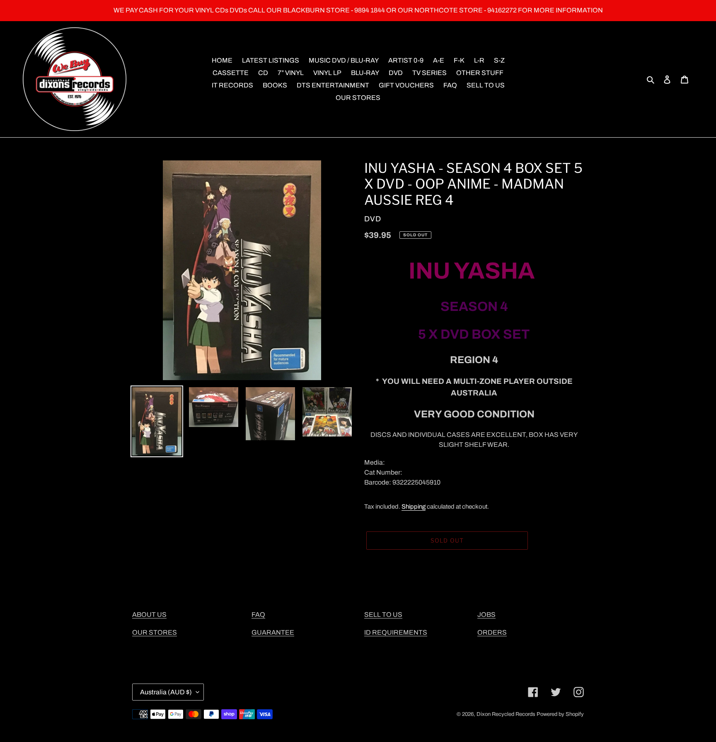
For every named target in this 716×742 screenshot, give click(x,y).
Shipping (414, 506)
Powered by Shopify (560, 714)
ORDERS (492, 632)
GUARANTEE (273, 632)
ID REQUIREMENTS (395, 632)
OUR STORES (154, 632)
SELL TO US (383, 614)
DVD (372, 219)
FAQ (258, 614)
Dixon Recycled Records (506, 714)
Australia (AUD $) (166, 692)
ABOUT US (149, 614)
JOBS (486, 614)
